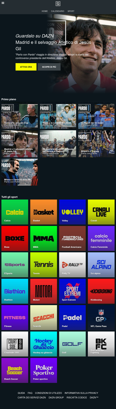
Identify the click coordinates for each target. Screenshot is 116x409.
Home (45, 11)
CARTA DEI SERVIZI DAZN (32, 397)
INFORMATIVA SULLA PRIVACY (81, 393)
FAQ (30, 393)
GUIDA (21, 393)
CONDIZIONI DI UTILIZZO (48, 393)
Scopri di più (49, 66)
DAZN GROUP (56, 397)
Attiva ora (26, 66)
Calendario (57, 11)
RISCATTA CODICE (77, 397)
